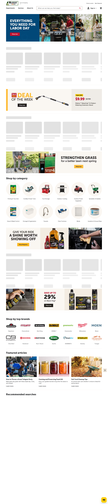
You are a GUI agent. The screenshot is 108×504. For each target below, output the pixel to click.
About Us (30, 8)
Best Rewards (98, 3)
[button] (91, 8)
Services (21, 8)
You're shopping (24, 2)
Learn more (9, 386)
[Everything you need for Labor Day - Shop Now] (54, 28)
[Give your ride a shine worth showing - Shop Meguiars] (54, 238)
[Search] (80, 8)
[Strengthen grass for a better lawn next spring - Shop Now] (54, 162)
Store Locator (90, 3)
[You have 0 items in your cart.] (101, 8)
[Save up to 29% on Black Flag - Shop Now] (54, 299)
